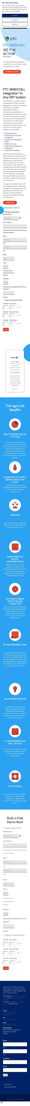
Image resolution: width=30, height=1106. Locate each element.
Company (6, 278)
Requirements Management (13, 140)
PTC (11, 1002)
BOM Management (10, 133)
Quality (6, 142)
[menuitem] (1, 1103)
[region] (15, 14)
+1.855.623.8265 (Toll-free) (10, 1019)
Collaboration (8, 148)
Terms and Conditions (10, 1087)
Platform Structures (10, 144)
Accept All (15, 15)
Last (4, 250)
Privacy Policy (7, 1084)
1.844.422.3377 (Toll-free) (9, 1012)
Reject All (15, 24)
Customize (15, 20)
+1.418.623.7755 (7, 1014)
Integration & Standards (12, 150)
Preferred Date (7, 214)
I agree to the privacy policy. (13, 300)
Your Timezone (7, 222)
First (4, 243)
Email (5, 254)
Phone (5, 263)
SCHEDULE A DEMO (12, 72)
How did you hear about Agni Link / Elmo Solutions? (14, 288)
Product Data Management (13, 146)
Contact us (10, 202)
